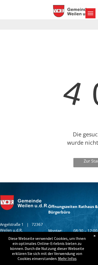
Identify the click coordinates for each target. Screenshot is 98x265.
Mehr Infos (67, 258)
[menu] (90, 13)
